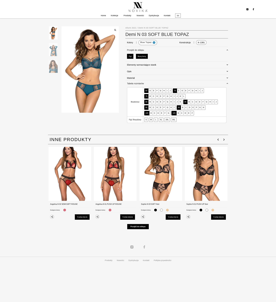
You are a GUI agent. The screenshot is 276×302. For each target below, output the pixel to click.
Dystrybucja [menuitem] (154, 15)
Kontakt (146, 260)
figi (130, 56)
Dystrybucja (133, 260)
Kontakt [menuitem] (167, 15)
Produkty (108, 260)
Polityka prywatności (162, 260)
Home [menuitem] (103, 15)
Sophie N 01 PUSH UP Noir (197, 204)
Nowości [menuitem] (140, 15)
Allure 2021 (130, 28)
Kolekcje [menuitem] (114, 15)
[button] (218, 139)
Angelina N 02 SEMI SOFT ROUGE (64, 204)
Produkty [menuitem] (127, 15)
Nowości (120, 260)
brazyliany (142, 56)
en (178, 16)
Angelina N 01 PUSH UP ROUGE (109, 204)
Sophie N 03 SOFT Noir (150, 204)
